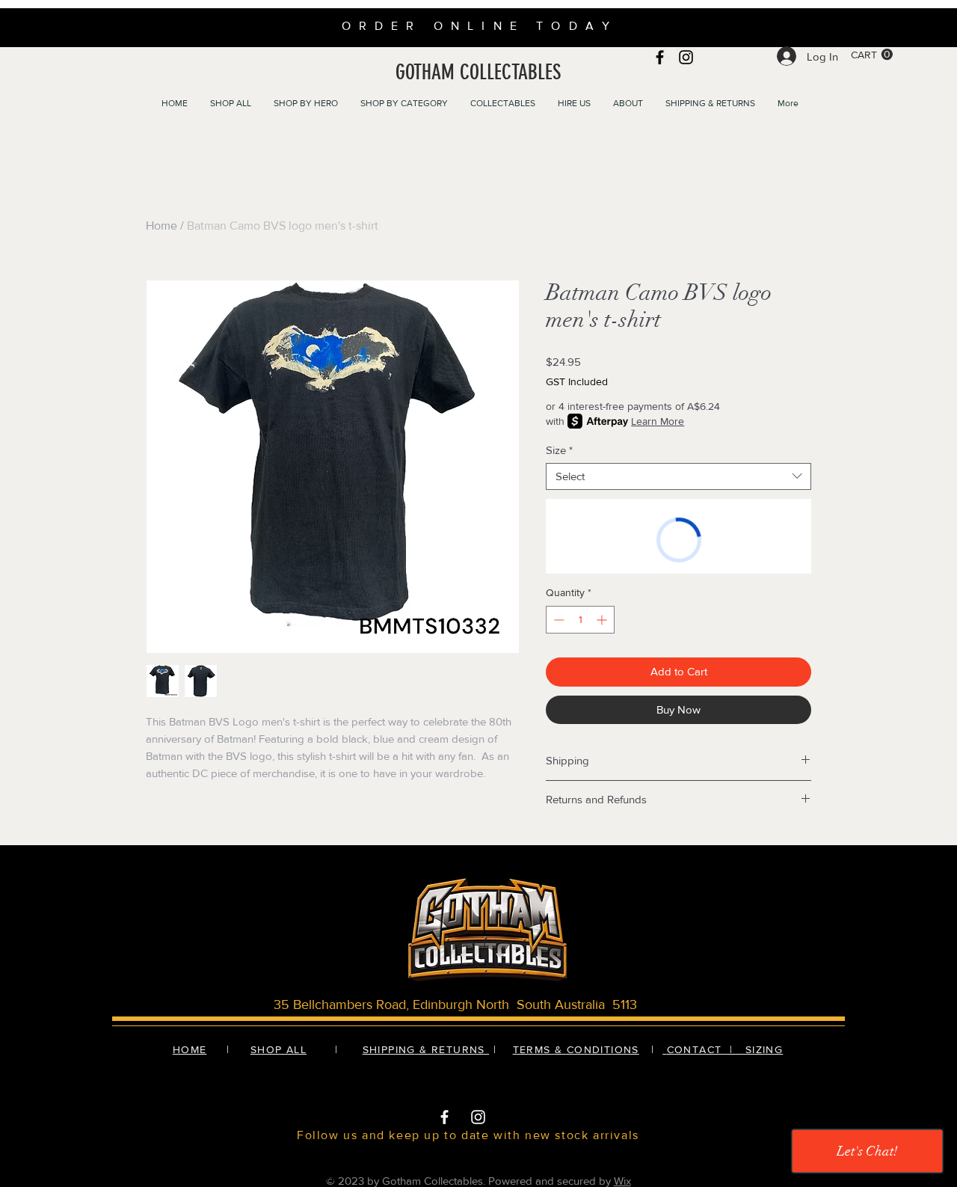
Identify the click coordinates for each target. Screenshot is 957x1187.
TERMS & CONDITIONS (576, 1049)
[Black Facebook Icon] (659, 57)
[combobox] (678, 476)
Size (559, 450)
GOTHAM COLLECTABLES (478, 72)
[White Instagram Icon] (478, 1117)
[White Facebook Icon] (444, 1117)
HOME (190, 1049)
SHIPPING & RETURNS (426, 1049)
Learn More (657, 421)
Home (161, 225)
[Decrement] (557, 620)
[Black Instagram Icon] (686, 57)
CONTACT (696, 1049)
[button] (872, 55)
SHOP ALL (278, 1049)
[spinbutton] (580, 620)
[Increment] (603, 620)
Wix (622, 1180)
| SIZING (754, 1049)
